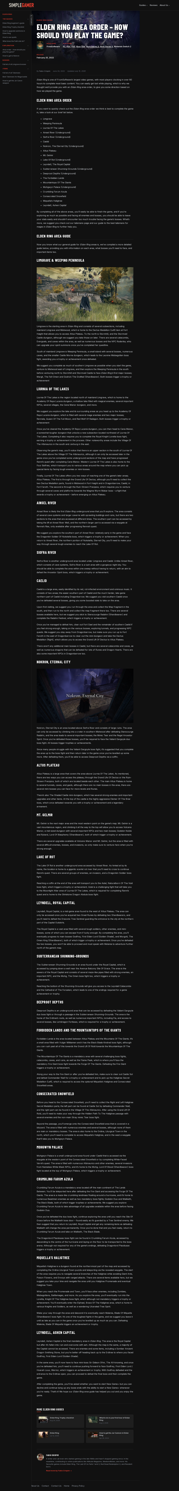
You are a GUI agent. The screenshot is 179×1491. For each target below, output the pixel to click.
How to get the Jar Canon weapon (12, 82)
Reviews (154, 5)
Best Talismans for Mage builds (15, 77)
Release (40, 54)
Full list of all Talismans (11, 73)
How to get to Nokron (11, 56)
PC (64, 46)
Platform (67, 43)
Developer (51, 43)
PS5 (73, 46)
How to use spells (10, 37)
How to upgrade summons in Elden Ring (14, 32)
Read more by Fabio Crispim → (59, 1471)
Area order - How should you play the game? (14, 51)
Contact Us (56, 1486)
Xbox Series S (106, 46)
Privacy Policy (78, 1486)
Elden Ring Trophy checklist (13, 27)
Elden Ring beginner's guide (13, 23)
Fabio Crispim (44, 71)
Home (66, 1486)
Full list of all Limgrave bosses (14, 64)
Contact (45, 1486)
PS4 (68, 46)
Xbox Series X (92, 46)
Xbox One (80, 46)
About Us (35, 1486)
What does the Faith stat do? (14, 41)
